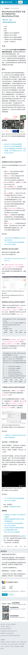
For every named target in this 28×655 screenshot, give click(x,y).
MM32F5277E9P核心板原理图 (12, 144)
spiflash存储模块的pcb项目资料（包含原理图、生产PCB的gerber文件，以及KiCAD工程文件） (15, 151)
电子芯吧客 (21, 644)
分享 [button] (21, 546)
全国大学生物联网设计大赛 (9, 22)
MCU (10, 19)
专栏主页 (11, 594)
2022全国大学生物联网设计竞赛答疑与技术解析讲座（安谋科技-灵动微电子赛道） (14, 563)
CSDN (2, 646)
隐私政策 (13, 624)
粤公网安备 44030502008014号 (9, 631)
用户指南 (3, 624)
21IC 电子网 (3, 644)
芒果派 (11, 646)
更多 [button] (25, 546)
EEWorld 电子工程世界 (7, 635)
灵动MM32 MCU (12, 582)
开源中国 (13, 642)
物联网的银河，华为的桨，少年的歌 (12, 571)
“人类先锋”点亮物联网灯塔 (9, 567)
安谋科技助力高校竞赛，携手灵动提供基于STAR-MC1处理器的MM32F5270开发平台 (13, 558)
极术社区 (6, 2)
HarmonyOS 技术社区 (12, 644)
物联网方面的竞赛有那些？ (9, 554)
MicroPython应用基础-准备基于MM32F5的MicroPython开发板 (14, 13)
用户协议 (8, 624)
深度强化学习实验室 (19, 646)
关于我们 (3, 626)
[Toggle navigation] (25, 2)
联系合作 (8, 626)
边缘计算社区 (23, 642)
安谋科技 (3, 642)
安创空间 (8, 642)
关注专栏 (4, 594)
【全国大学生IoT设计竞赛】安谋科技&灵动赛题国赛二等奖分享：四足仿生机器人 (14, 575)
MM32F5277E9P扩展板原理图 (12, 146)
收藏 (16, 546)
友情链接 (3, 639)
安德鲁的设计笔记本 (15, 506)
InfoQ (17, 642)
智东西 (2, 648)
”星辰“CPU (5, 19)
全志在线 (7, 646)
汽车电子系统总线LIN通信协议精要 (14, 527)
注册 (20, 2)
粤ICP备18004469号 (6, 628)
